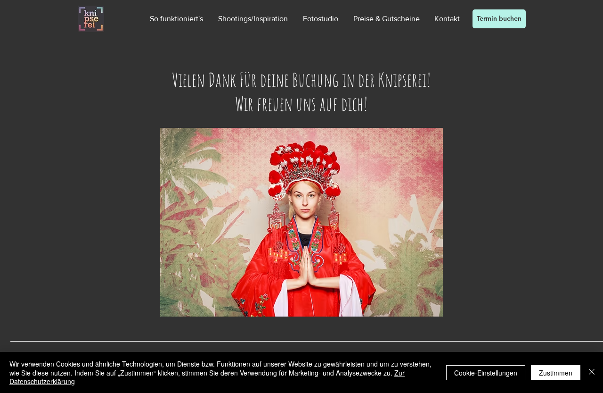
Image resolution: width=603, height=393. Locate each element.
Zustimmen (555, 372)
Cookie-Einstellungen (485, 372)
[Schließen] (591, 372)
